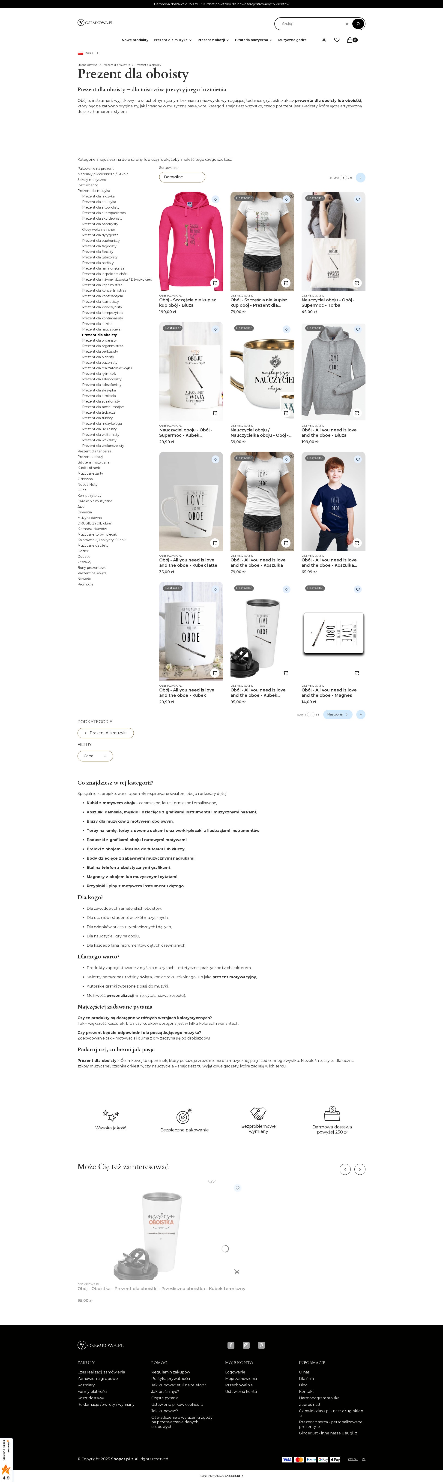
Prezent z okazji (90, 457)
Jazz (81, 507)
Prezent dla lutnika (97, 324)
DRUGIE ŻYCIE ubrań (95, 523)
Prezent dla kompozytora (102, 313)
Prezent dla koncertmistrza (104, 290)
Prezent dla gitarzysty (100, 257)
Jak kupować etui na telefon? (178, 1385)
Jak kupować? (164, 1411)
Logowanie (235, 1372)
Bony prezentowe (92, 568)
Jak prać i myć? (165, 1391)
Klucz (82, 490)
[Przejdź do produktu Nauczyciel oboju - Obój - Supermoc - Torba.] (333, 241)
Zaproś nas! (309, 1404)
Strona (334, 177)
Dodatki (84, 557)
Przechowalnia (239, 1385)
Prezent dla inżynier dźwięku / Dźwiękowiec (117, 279)
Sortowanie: (168, 168)
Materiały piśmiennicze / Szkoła (103, 174)
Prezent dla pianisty (98, 357)
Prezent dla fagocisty (99, 246)
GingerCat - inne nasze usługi (326, 1433)
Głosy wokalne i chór (98, 229)
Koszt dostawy (91, 1398)
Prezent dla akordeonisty (102, 218)
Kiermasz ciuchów (92, 529)
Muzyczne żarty (90, 473)
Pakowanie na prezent (96, 169)
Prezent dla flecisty (97, 252)
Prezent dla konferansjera (102, 296)
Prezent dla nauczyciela (101, 329)
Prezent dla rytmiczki (99, 374)
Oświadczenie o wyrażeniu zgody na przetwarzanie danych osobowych (182, 1422)
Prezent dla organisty (99, 340)
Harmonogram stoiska (319, 1398)
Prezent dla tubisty (97, 418)
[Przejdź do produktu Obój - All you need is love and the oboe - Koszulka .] (262, 501)
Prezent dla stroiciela (99, 396)
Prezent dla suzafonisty (101, 401)
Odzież (83, 551)
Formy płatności (92, 1391)
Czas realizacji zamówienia (101, 1372)
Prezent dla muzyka (116, 65)
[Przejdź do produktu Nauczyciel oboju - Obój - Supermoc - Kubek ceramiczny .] (191, 371)
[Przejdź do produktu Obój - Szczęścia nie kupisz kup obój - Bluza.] (191, 241)
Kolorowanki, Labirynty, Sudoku (103, 540)
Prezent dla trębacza (99, 412)
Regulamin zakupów (170, 1372)
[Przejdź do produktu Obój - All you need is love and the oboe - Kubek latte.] (191, 501)
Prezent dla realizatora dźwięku (107, 368)
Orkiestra (85, 512)
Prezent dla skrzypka (99, 390)
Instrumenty (88, 185)
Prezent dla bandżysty (100, 224)
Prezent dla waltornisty (100, 435)
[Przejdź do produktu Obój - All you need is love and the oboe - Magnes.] (333, 631)
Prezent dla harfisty (98, 263)
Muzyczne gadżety (93, 545)
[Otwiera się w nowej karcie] (231, 1345)
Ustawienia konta (241, 1391)
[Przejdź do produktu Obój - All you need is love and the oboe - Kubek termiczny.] (262, 631)
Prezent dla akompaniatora (104, 213)
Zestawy (84, 562)
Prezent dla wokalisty (99, 440)
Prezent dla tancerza (94, 451)
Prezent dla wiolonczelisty (103, 446)
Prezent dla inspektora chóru (105, 274)
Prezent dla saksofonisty (102, 385)
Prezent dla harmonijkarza (103, 268)
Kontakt (306, 1391)
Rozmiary (86, 1385)
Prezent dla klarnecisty (100, 302)
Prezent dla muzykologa (102, 423)
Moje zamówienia (241, 1378)
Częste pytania (164, 1398)
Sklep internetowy (220, 1476)
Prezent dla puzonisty (99, 363)
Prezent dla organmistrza (102, 346)
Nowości (84, 579)
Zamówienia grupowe (98, 1378)
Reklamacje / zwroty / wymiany (106, 1404)
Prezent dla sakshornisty (102, 379)
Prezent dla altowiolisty (101, 207)
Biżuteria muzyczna (93, 462)
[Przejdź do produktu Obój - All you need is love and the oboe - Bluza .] (333, 371)
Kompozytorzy (90, 496)
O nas (304, 1372)
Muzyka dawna (90, 518)
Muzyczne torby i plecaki (97, 534)
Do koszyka (357, 673)
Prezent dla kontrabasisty (102, 318)
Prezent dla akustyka (99, 202)
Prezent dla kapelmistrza (102, 285)
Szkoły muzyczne (92, 180)
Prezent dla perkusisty (100, 351)
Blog (303, 1385)
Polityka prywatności (170, 1378)
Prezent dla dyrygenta (100, 235)
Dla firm (306, 1378)
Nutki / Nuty (87, 484)
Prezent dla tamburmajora (103, 407)
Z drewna (85, 479)
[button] (358, 24)
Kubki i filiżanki (89, 468)
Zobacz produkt (214, 283)
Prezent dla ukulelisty (99, 429)
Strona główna (87, 65)
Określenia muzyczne (95, 501)
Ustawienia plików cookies (175, 1404)
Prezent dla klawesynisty (102, 307)
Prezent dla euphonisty (101, 241)
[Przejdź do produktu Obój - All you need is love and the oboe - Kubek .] (191, 631)
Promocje (85, 584)
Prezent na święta (92, 573)
